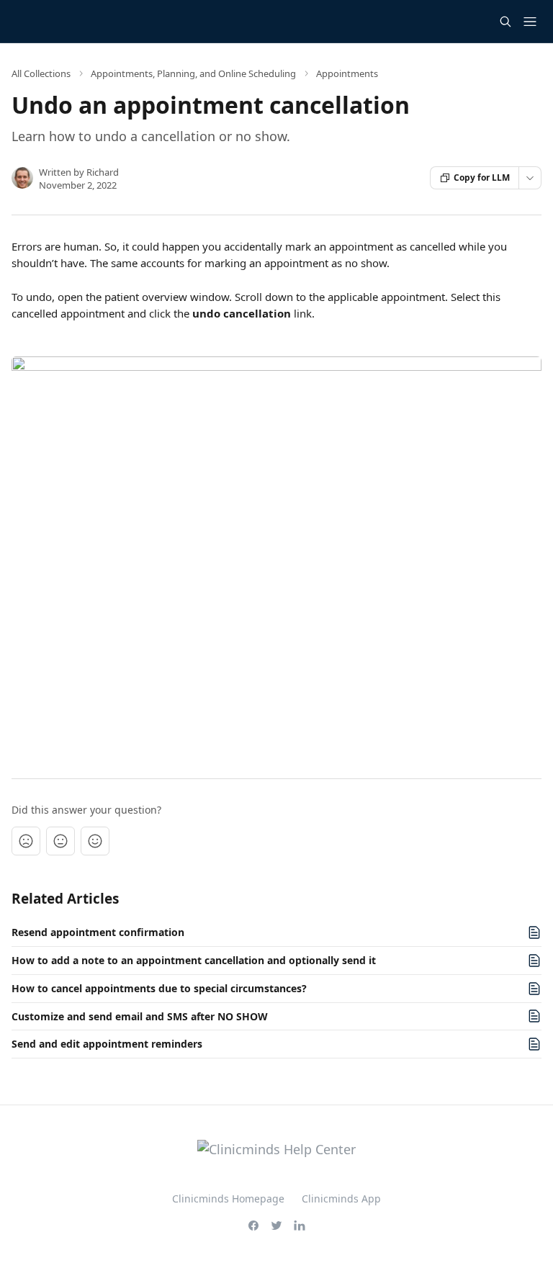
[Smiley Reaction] (95, 841)
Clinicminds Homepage (228, 1198)
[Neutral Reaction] (60, 841)
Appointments (347, 73)
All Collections (41, 73)
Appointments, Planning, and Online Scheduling (193, 73)
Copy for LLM (482, 177)
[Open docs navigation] (529, 21)
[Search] (505, 21)
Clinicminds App (341, 1198)
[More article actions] (529, 177)
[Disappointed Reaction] (26, 841)
